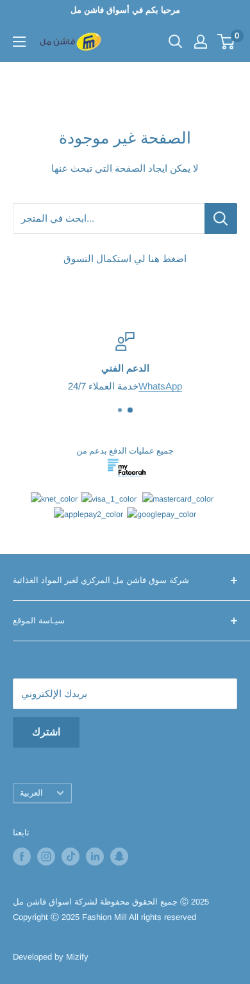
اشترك (46, 731)
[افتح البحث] (176, 42)
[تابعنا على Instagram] (46, 856)
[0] (227, 41)
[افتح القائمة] (19, 42)
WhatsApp (160, 386)
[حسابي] (200, 42)
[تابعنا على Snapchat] (119, 856)
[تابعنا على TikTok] (70, 856)
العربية (31, 793)
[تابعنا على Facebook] (22, 856)
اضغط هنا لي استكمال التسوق (125, 258)
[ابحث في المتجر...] (220, 218)
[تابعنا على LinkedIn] (95, 856)
